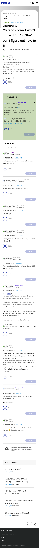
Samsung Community (10, 13)
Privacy (3, 537)
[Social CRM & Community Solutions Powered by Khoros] (31, 524)
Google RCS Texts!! (12, 469)
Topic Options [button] (33, 18)
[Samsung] (5, 3)
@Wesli (9, 294)
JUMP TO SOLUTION (17, 22)
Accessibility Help (7, 530)
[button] (33, 55)
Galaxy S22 (19, 60)
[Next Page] (15, 147)
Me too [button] (8, 78)
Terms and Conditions (8, 534)
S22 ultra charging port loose (16, 513)
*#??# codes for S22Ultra (15, 491)
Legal (3, 541)
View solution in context (12, 123)
